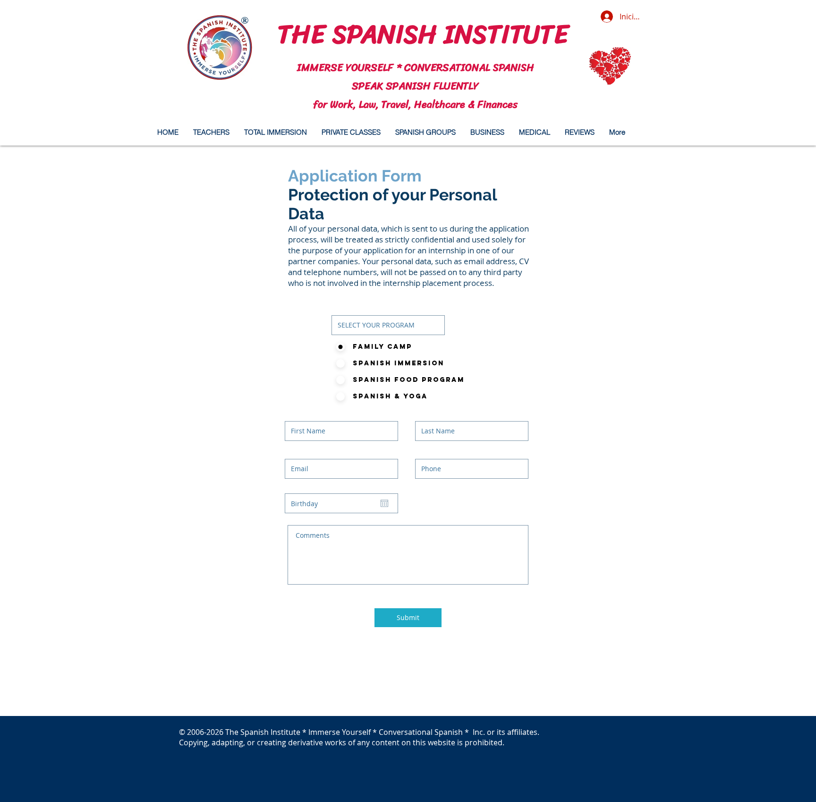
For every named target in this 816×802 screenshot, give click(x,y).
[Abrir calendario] (384, 503)
